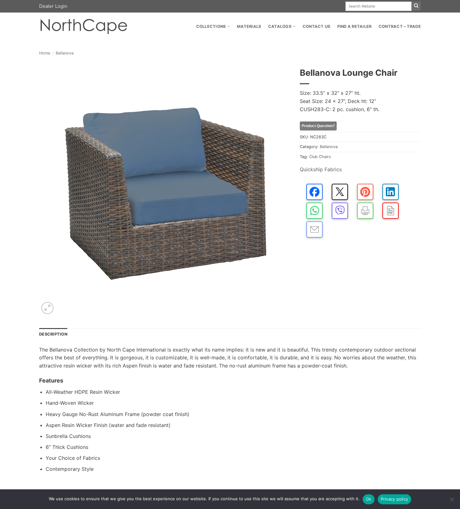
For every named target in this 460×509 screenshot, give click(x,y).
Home (44, 53)
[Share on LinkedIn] (390, 191)
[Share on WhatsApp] (314, 210)
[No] (451, 501)
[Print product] (365, 210)
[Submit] (416, 6)
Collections (211, 26)
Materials (249, 26)
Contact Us (316, 26)
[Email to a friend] (314, 229)
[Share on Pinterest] (365, 191)
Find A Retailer (354, 26)
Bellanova (65, 53)
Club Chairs (320, 156)
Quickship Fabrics (321, 169)
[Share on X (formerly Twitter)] (339, 191)
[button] (47, 308)
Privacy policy (394, 498)
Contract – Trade (400, 26)
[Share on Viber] (339, 210)
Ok (368, 498)
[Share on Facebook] (314, 191)
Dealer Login (53, 6)
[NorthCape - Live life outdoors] (83, 27)
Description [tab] (53, 334)
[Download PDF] (390, 210)
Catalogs (279, 26)
